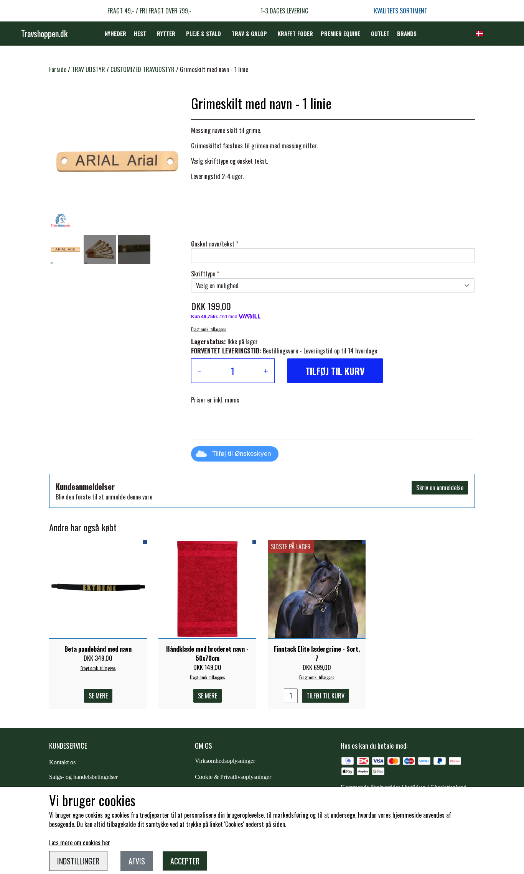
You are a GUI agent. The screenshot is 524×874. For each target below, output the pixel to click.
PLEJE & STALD (203, 34)
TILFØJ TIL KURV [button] (335, 371)
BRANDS (407, 34)
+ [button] (266, 371)
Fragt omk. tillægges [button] (208, 329)
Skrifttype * (205, 273)
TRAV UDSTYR (88, 69)
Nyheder (115, 34)
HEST (140, 34)
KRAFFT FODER (295, 34)
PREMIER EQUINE (340, 34)
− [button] (199, 371)
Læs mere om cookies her (79, 842)
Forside (57, 69)
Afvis (137, 861)
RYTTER (166, 34)
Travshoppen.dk (44, 33)
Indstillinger (78, 861)
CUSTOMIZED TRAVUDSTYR (142, 69)
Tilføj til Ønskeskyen (241, 453)
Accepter (184, 861)
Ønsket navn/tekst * (214, 243)
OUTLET (380, 34)
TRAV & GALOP (249, 34)
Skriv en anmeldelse (439, 487)
